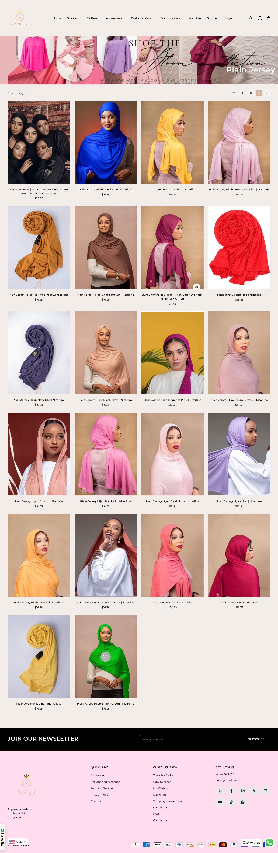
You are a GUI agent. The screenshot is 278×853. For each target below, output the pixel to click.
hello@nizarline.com (229, 780)
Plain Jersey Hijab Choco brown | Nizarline (105, 294)
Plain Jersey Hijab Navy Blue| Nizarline (39, 400)
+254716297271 (225, 774)
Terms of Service (102, 788)
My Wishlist (161, 788)
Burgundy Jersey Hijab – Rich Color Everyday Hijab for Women (172, 296)
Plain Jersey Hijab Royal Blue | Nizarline (105, 189)
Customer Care (141, 18)
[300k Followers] (231, 790)
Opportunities (170, 18)
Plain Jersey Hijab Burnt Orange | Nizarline (105, 602)
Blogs (228, 18)
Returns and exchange (105, 782)
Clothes (92, 18)
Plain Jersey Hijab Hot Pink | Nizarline (105, 501)
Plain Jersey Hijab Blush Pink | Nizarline (172, 501)
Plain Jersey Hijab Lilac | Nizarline (239, 501)
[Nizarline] (20, 18)
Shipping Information (167, 801)
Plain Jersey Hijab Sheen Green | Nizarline (105, 703)
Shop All (212, 18)
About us (195, 18)
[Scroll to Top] (270, 832)
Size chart (159, 794)
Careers (96, 801)
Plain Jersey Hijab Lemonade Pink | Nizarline (239, 189)
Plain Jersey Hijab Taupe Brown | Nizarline (239, 400)
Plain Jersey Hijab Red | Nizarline (239, 294)
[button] (268, 18)
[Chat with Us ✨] (242, 802)
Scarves (72, 18)
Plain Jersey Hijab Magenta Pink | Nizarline (172, 400)
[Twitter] (254, 790)
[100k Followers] (242, 790)
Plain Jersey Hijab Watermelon (172, 602)
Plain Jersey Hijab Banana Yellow (38, 703)
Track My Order (163, 775)
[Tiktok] (231, 802)
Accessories (114, 18)
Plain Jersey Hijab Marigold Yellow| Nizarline (39, 294)
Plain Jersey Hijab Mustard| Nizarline (38, 602)
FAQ (156, 814)
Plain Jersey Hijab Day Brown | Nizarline (105, 400)
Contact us (98, 775)
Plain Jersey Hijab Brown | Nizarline (39, 501)
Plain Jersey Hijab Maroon (239, 602)
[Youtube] (220, 802)
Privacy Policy (100, 794)
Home (57, 18)
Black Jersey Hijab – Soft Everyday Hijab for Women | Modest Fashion (38, 191)
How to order (162, 782)
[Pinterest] (220, 790)
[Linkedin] (265, 790)
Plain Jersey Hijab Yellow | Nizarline (172, 189)
